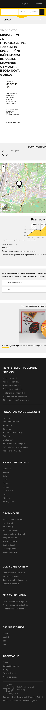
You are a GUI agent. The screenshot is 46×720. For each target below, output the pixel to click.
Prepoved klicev (10, 676)
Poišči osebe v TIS (11, 381)
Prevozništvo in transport (14, 443)
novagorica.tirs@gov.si (16, 122)
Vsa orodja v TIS (10, 552)
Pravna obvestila (10, 673)
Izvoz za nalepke (10, 530)
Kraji (14, 697)
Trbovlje (6, 497)
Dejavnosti (22, 697)
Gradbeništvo (9, 439)
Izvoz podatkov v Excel (13, 519)
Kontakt (31, 697)
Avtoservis (7, 425)
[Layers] (4, 207)
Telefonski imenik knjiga (13, 608)
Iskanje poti (8, 523)
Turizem (6, 436)
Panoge (6, 697)
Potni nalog (8, 526)
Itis (1, 30)
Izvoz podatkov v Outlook (14, 534)
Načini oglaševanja (11, 576)
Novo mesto (8, 490)
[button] (7, 4)
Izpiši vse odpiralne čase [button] (12, 114)
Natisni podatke (9, 548)
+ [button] (3, 166)
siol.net (6, 633)
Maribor (6, 472)
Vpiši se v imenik (10, 378)
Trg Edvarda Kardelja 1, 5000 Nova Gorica (11, 97)
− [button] (3, 170)
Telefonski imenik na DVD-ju (15, 605)
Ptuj (4, 494)
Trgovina (6, 417)
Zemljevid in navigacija (13, 389)
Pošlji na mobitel (10, 537)
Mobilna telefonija (11, 421)
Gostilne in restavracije (13, 432)
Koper (5, 483)
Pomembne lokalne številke (15, 396)
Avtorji (5, 669)
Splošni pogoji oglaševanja (15, 580)
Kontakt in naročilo (11, 583)
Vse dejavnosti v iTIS (12, 450)
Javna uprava (11, 30)
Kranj (5, 479)
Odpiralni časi (9, 544)
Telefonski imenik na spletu (15, 601)
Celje (5, 475)
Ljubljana (7, 468)
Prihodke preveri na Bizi (28, 251)
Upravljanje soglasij (28, 700)
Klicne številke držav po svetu (16, 400)
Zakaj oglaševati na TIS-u (14, 572)
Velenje (6, 487)
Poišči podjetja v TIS (12, 385)
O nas (5, 662)
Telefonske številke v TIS (14, 392)
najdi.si (6, 637)
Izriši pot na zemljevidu (11, 102)
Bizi (4, 640)
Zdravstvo (7, 428)
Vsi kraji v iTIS (9, 501)
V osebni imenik (10, 541)
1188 (4, 644)
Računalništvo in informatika (15, 447)
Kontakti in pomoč (11, 665)
